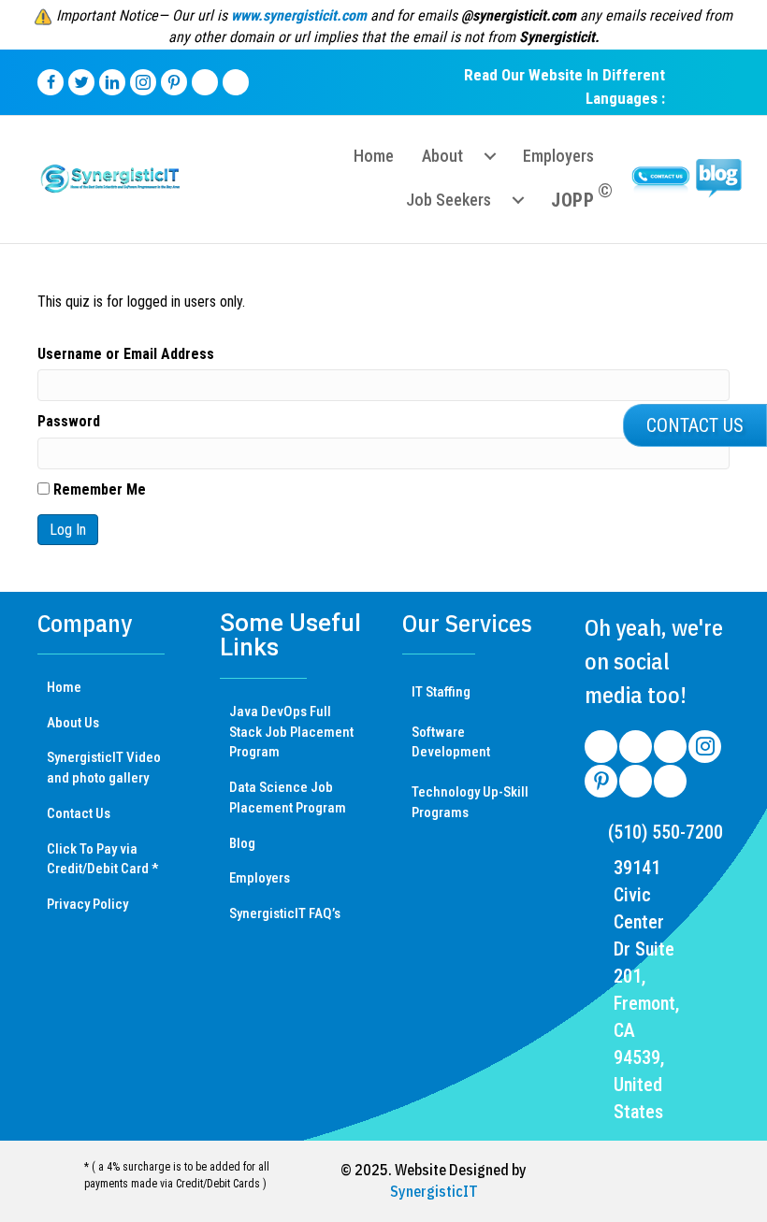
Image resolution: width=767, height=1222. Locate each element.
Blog (242, 843)
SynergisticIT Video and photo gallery (104, 767)
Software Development (451, 742)
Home (64, 687)
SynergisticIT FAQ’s (284, 913)
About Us (73, 722)
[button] (695, 425)
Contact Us (78, 813)
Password (68, 421)
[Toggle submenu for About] (490, 156)
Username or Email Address (125, 354)
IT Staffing (441, 691)
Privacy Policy (87, 904)
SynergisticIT (434, 1191)
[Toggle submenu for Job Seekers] (518, 200)
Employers (259, 878)
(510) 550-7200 (665, 832)
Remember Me (98, 489)
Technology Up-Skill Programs (470, 802)
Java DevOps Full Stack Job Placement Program (291, 732)
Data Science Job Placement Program (287, 797)
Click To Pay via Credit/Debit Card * (102, 859)
